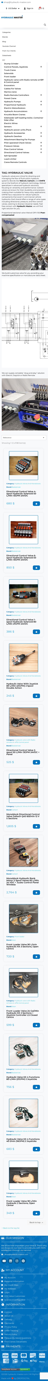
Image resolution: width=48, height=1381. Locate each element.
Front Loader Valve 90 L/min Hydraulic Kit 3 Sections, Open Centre (22, 946)
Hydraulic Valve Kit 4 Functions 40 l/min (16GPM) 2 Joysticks (23, 1140)
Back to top (37, 1222)
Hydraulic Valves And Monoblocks (28, 483)
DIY (3, 60)
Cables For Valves (12, 89)
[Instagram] (17, 1261)
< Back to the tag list (10, 1228)
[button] (36, 503)
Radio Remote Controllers (16, 95)
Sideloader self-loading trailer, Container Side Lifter (23, 119)
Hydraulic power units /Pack (17, 130)
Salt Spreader (10, 156)
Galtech (15, 810)
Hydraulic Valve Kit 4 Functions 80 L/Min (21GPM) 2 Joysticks (23, 1078)
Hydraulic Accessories (14, 133)
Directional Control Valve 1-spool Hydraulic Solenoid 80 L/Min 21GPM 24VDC (21, 621)
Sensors (8, 127)
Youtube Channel (9, 46)
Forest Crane (10, 98)
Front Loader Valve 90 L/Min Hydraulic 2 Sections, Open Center (21, 1203)
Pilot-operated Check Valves (17, 143)
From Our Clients (9, 51)
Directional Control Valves (16, 152)
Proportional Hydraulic (15, 105)
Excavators (9, 85)
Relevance (24, 437)
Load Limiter (10, 159)
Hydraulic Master (24, 206)
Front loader (10, 77)
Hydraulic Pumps (12, 102)
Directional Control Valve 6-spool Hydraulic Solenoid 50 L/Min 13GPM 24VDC (21, 557)
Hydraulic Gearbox (13, 136)
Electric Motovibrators (14, 108)
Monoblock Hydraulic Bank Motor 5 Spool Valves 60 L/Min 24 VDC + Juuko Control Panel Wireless (22, 881)
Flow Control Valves (13, 149)
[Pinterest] (23, 1261)
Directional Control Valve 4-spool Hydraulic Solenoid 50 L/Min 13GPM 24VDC (21, 493)
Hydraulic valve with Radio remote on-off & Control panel (23, 81)
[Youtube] (4, 1261)
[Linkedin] (10, 1261)
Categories (6, 32)
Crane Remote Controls (15, 162)
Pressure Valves (11, 146)
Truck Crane (10, 70)
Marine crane (10, 92)
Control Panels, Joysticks (16, 67)
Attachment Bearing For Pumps (19, 139)
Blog (4, 41)
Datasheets (6, 55)
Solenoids (8, 73)
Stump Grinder (11, 64)
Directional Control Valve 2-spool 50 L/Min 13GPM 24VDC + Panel (22, 752)
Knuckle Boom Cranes (14, 114)
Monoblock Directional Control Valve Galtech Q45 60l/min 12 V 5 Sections (23, 816)
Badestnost (16, 487)
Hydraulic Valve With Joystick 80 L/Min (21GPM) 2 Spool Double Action (22, 686)
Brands (5, 37)
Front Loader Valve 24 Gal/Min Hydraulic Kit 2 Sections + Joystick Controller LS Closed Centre (22, 1014)
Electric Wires (10, 123)
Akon (14, 940)
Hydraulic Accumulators (15, 111)
